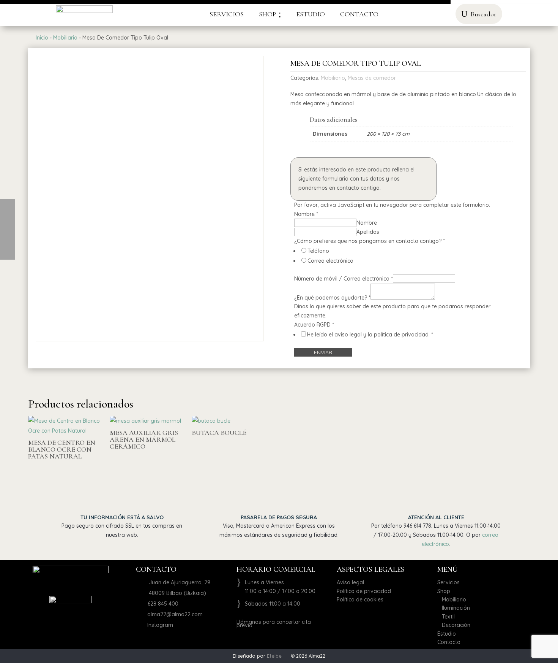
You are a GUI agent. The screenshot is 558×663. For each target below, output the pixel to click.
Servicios (448, 582)
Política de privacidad (364, 591)
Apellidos (367, 231)
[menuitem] (226, 14)
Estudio (446, 633)
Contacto (448, 642)
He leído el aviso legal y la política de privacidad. (370, 334)
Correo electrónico (330, 260)
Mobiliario (65, 37)
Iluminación (453, 607)
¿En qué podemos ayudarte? (332, 297)
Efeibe (274, 656)
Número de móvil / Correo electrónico (343, 278)
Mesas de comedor (372, 78)
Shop (443, 591)
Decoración (453, 625)
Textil (446, 616)
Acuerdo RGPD (314, 324)
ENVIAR (323, 352)
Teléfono (318, 250)
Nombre (366, 222)
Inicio (42, 37)
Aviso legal (350, 582)
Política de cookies (360, 599)
